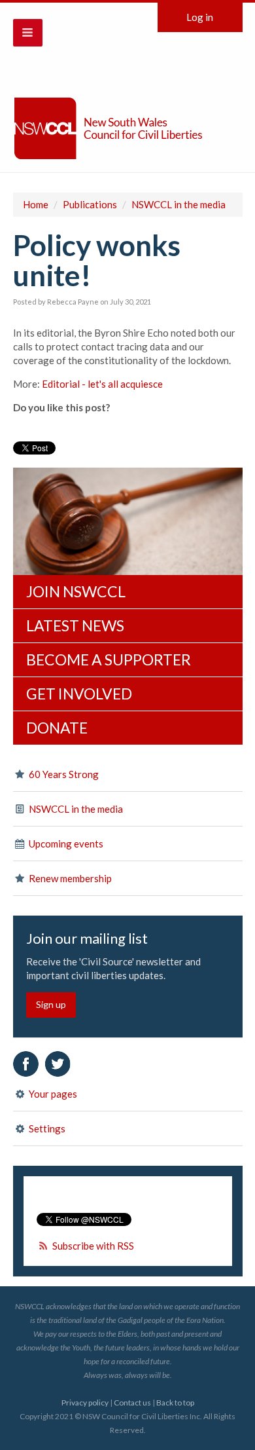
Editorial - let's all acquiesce (102, 384)
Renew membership (69, 878)
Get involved (79, 693)
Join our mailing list (87, 938)
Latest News (75, 625)
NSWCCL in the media (178, 204)
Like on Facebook (26, 1064)
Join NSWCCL (76, 591)
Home (35, 204)
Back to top (175, 1402)
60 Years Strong (63, 774)
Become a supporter (108, 659)
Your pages (52, 1094)
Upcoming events (65, 843)
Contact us (132, 1402)
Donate (57, 727)
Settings (46, 1128)
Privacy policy (85, 1402)
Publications (90, 204)
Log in (199, 17)
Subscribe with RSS (93, 1246)
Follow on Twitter (58, 1064)
